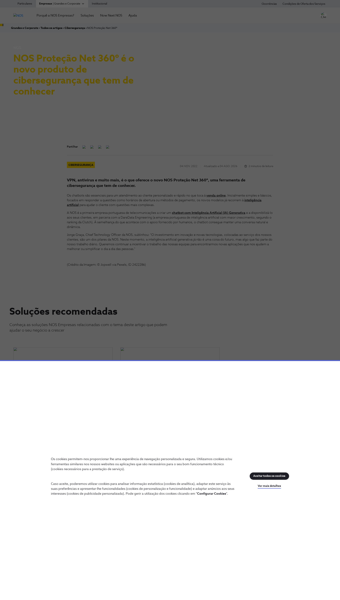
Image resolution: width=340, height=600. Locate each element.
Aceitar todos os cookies (269, 476)
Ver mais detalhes (269, 486)
